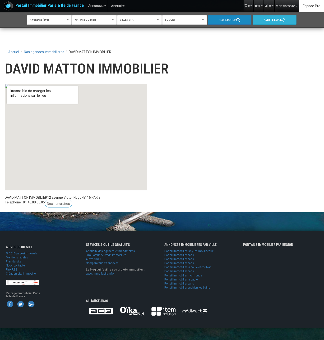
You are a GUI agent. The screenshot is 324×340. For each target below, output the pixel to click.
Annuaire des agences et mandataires (110, 251)
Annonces (96, 6)
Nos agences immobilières (44, 52)
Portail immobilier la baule (181, 279)
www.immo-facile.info (100, 273)
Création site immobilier (21, 273)
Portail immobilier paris (179, 255)
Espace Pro (311, 6)
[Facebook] (10, 304)
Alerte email (273, 19)
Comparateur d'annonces (102, 263)
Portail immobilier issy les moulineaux (188, 251)
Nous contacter (16, 265)
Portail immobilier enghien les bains (187, 287)
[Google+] (31, 304)
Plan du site (13, 261)
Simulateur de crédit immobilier (106, 255)
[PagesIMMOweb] (22, 282)
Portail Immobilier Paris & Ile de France (49, 5)
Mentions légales (17, 257)
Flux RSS (11, 269)
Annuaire (118, 6)
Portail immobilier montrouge (183, 275)
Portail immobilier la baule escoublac (187, 267)
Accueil (13, 52)
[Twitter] (20, 304)
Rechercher (227, 20)
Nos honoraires (58, 204)
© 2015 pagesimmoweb (21, 253)
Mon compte (286, 6)
